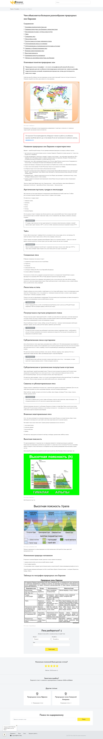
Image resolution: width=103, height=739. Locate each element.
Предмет (35, 636)
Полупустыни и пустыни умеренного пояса (38, 41)
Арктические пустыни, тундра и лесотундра (38, 32)
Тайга (26, 34)
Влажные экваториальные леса (34, 51)
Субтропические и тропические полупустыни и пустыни (42, 46)
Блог (24, 733)
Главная (12, 9)
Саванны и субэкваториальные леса (36, 48)
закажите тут (30, 140)
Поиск (83, 719)
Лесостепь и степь (31, 39)
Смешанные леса (30, 37)
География (16, 9)
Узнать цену (51, 649)
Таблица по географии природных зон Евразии (39, 58)
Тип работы (54, 636)
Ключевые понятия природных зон (36, 27)
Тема (34, 642)
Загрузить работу (33, 733)
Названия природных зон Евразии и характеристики (41, 29)
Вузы (19, 733)
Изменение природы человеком (35, 56)
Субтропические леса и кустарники (36, 44)
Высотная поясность (31, 53)
